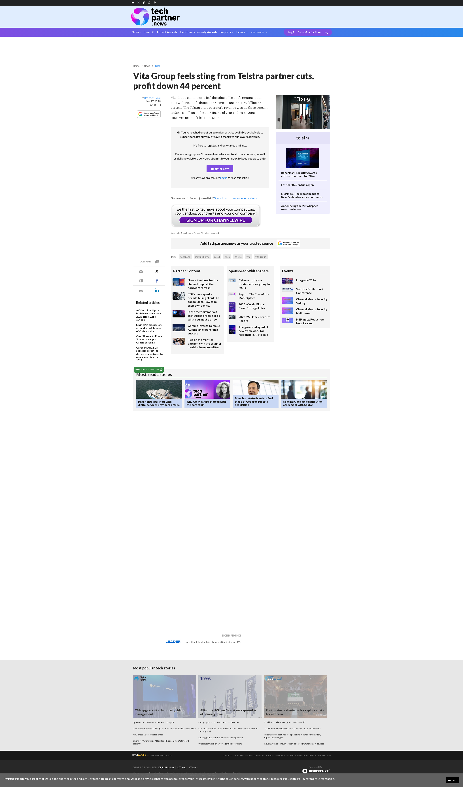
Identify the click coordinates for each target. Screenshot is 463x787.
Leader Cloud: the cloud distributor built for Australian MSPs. (213, 642)
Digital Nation (166, 767)
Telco (157, 65)
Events (240, 32)
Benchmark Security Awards (198, 32)
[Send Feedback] (141, 281)
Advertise (291, 755)
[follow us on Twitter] (139, 2)
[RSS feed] (155, 2)
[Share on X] (157, 271)
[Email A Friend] (141, 271)
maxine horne (202, 256)
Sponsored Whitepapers (249, 271)
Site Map (322, 755)
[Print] (141, 290)
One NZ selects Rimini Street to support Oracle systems (149, 339)
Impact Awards (167, 32)
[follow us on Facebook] (144, 2)
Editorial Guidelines (255, 755)
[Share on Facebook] (157, 281)
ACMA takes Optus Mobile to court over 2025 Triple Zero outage (148, 315)
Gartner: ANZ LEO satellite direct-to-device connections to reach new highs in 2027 (149, 354)
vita (248, 256)
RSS (329, 755)
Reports (225, 32)
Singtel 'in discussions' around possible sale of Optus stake (149, 328)
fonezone (185, 256)
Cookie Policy (296, 778)
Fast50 (149, 32)
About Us (239, 755)
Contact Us (228, 755)
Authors (270, 755)
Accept (453, 780)
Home (136, 65)
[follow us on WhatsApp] (149, 2)
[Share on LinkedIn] (157, 290)
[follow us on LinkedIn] (132, 2)
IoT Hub (181, 767)
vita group (260, 256)
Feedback (280, 755)
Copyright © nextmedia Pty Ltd (185, 233)
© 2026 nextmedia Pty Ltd (159, 755)
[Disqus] (198, 462)
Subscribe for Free (309, 32)
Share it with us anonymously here (235, 198)
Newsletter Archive (306, 755)
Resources (257, 32)
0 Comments (145, 261)
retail (217, 256)
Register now (220, 168)
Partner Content (187, 271)
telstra (238, 256)
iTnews (193, 767)
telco (227, 256)
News (135, 32)
